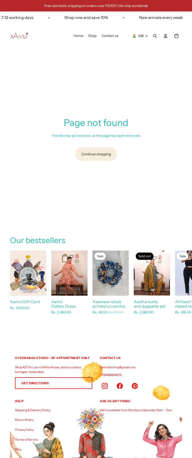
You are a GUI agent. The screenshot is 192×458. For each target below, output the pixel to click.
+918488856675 (111, 375)
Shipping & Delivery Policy (32, 410)
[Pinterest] (135, 386)
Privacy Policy (24, 430)
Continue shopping (96, 154)
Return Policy (24, 420)
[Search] (155, 35)
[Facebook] (120, 386)
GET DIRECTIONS (35, 383)
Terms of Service (26, 439)
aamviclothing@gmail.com (118, 367)
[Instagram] (105, 386)
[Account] (165, 35)
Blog (18, 449)
